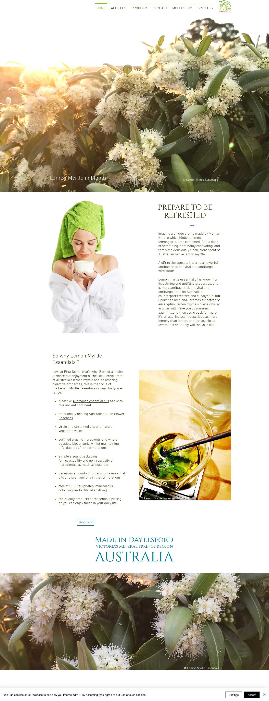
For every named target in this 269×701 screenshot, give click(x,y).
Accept (252, 695)
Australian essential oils (91, 401)
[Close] (264, 695)
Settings (234, 695)
